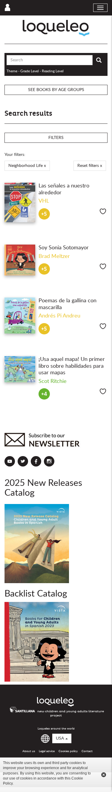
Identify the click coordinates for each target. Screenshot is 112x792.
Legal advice (47, 751)
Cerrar (103, 774)
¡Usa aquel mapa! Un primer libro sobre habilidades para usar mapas (72, 366)
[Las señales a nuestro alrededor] (20, 202)
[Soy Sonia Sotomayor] (20, 260)
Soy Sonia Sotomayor (64, 248)
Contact (87, 751)
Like (103, 211)
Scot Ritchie (53, 381)
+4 (44, 394)
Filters (56, 138)
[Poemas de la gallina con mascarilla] (20, 316)
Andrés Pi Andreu (59, 316)
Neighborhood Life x (27, 166)
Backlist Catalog (35, 593)
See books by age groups (56, 90)
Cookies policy (68, 751)
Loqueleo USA (56, 28)
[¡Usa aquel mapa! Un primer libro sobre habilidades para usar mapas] (20, 369)
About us (28, 751)
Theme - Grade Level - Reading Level (35, 71)
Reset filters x (89, 166)
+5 (44, 214)
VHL (44, 201)
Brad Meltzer (54, 256)
